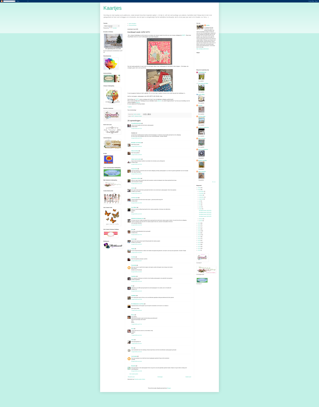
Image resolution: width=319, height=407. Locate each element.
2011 (199, 248)
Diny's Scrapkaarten (203, 149)
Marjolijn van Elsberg (136, 142)
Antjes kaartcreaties (136, 159)
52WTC (183, 35)
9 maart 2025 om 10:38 (136, 371)
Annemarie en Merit (136, 178)
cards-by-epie (134, 197)
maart (200, 208)
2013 (199, 244)
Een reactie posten (134, 374)
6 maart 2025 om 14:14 (136, 193)
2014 (199, 242)
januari (201, 220)
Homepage (160, 376)
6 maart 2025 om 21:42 (136, 291)
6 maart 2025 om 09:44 (136, 154)
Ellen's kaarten (201, 138)
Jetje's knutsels (202, 171)
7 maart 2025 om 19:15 (136, 351)
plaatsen (159, 100)
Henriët (133, 239)
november (201, 193)
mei (200, 204)
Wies (132, 348)
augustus (201, 199)
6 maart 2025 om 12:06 (136, 174)
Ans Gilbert (134, 207)
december (201, 191)
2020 (199, 230)
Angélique (133, 295)
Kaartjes (112, 8)
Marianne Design (138, 116)
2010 (199, 250)
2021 (199, 229)
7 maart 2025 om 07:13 (136, 324)
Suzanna (200, 105)
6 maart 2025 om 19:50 (136, 271)
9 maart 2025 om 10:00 (136, 361)
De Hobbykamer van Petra (137, 303)
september (201, 197)
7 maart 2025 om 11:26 (136, 335)
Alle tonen (214, 181)
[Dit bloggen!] (145, 114)
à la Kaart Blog (201, 116)
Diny (132, 229)
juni (200, 203)
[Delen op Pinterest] (150, 114)
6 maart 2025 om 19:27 (136, 260)
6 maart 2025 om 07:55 (136, 138)
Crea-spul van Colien (203, 83)
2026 (199, 187)
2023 (199, 225)
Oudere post (188, 376)
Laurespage (134, 356)
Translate (114, 28)
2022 (199, 227)
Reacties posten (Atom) (139, 379)
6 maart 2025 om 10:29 (136, 164)
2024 (199, 223)
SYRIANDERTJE (202, 72)
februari (201, 218)
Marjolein (133, 365)
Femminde (133, 265)
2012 (199, 246)
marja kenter (134, 168)
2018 (199, 234)
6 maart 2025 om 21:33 (136, 281)
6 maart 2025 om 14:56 (136, 202)
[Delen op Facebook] (148, 114)
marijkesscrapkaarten (203, 127)
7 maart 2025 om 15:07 (136, 343)
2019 (199, 232)
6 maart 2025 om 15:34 (136, 214)
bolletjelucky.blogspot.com (137, 218)
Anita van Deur (134, 150)
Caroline (133, 257)
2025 (199, 189)
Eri (132, 286)
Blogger (169, 388)
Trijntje (132, 248)
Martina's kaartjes (202, 160)
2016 (199, 238)
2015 (199, 240)
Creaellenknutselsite (136, 123)
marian (133, 188)
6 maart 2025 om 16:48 (136, 225)
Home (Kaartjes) (132, 23)
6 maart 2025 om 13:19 (136, 183)
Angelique (133, 276)
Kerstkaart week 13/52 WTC (205, 210)
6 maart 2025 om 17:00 (136, 234)
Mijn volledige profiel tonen (202, 48)
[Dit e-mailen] (144, 114)
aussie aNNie (201, 94)
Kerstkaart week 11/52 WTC (205, 214)
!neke (132, 339)
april (200, 206)
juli (200, 201)
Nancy (132, 314)
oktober (201, 195)
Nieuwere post (131, 376)
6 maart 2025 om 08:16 (136, 146)
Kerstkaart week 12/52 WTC (205, 212)
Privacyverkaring (132, 25)
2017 (199, 236)
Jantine (208, 25)
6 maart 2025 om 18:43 (136, 244)
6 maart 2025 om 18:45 (136, 252)
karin (132, 328)
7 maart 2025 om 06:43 (136, 310)
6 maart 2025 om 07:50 (136, 128)
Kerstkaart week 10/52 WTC (205, 216)
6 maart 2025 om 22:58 (136, 299)
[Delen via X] (147, 114)
